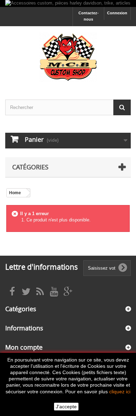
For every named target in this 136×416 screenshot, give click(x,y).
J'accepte (66, 406)
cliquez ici (119, 391)
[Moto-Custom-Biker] (68, 56)
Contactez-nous (88, 16)
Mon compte (24, 347)
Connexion (117, 13)
